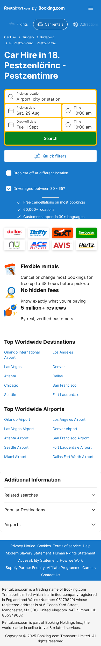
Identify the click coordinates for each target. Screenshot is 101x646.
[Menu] (90, 8)
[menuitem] (18, 24)
